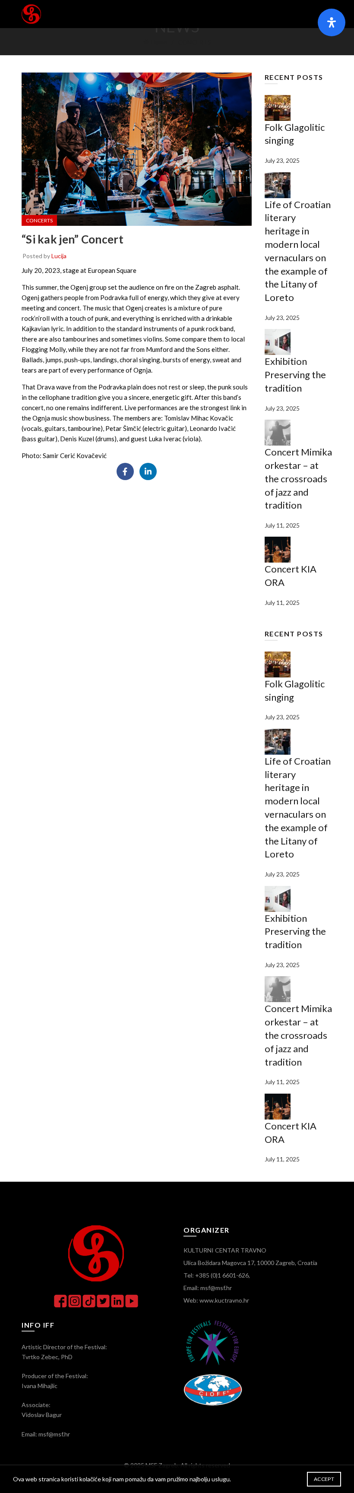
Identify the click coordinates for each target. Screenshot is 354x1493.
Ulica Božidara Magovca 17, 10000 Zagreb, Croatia (250, 1262)
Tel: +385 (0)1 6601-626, (216, 1275)
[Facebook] (125, 471)
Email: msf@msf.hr (207, 1287)
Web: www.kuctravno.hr (216, 1300)
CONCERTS (194, 42)
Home (159, 42)
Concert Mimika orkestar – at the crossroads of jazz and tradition (298, 478)
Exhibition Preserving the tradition (295, 374)
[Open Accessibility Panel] (331, 22)
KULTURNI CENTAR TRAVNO (224, 1250)
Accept (324, 1479)
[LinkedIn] (148, 471)
